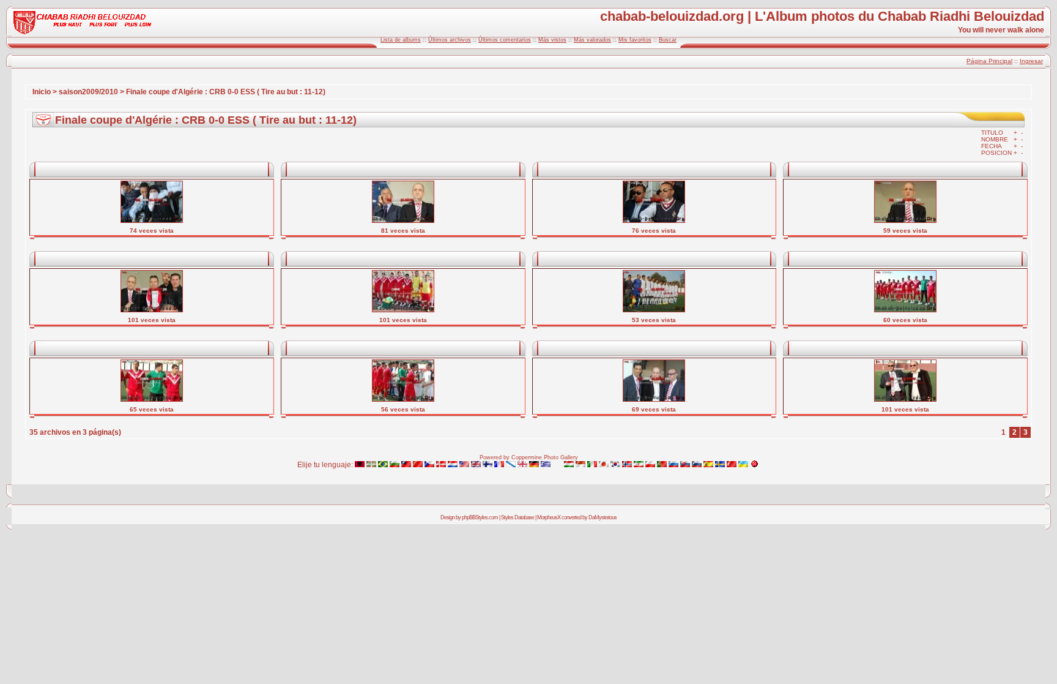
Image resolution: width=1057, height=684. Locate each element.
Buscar (668, 40)
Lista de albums (400, 40)
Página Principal (989, 61)
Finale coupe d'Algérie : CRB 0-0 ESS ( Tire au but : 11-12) (225, 92)
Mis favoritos (634, 40)
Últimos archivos (449, 40)
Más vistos (552, 40)
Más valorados (592, 40)
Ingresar (1031, 61)
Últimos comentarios (504, 40)
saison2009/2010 (88, 92)
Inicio (41, 92)
